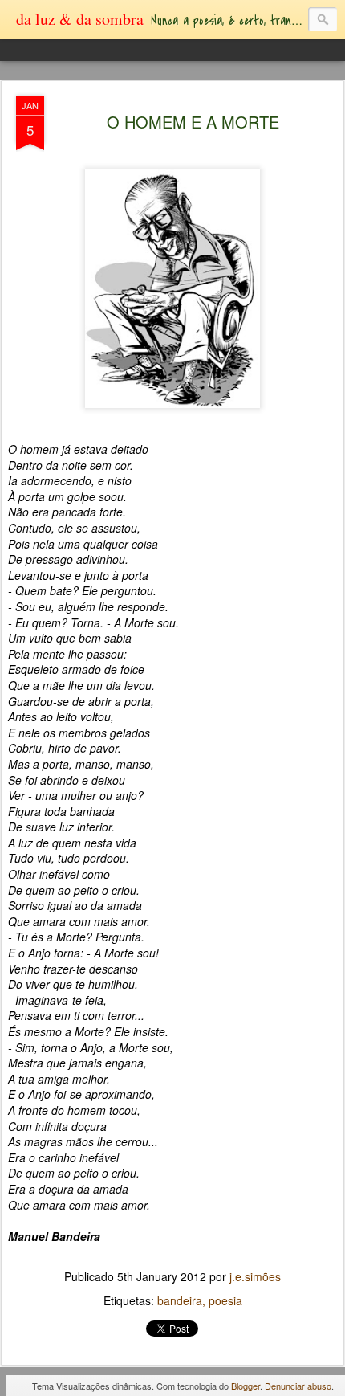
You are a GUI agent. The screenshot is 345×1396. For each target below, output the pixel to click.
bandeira (179, 1300)
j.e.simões (255, 1276)
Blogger (245, 1385)
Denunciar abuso (298, 1385)
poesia (225, 1300)
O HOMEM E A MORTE (193, 121)
